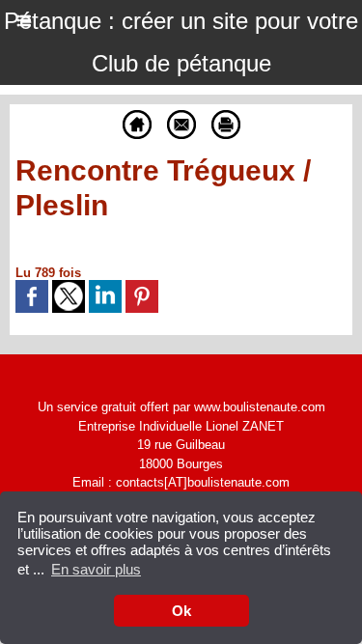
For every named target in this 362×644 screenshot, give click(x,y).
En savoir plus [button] (96, 569)
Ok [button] (181, 610)
